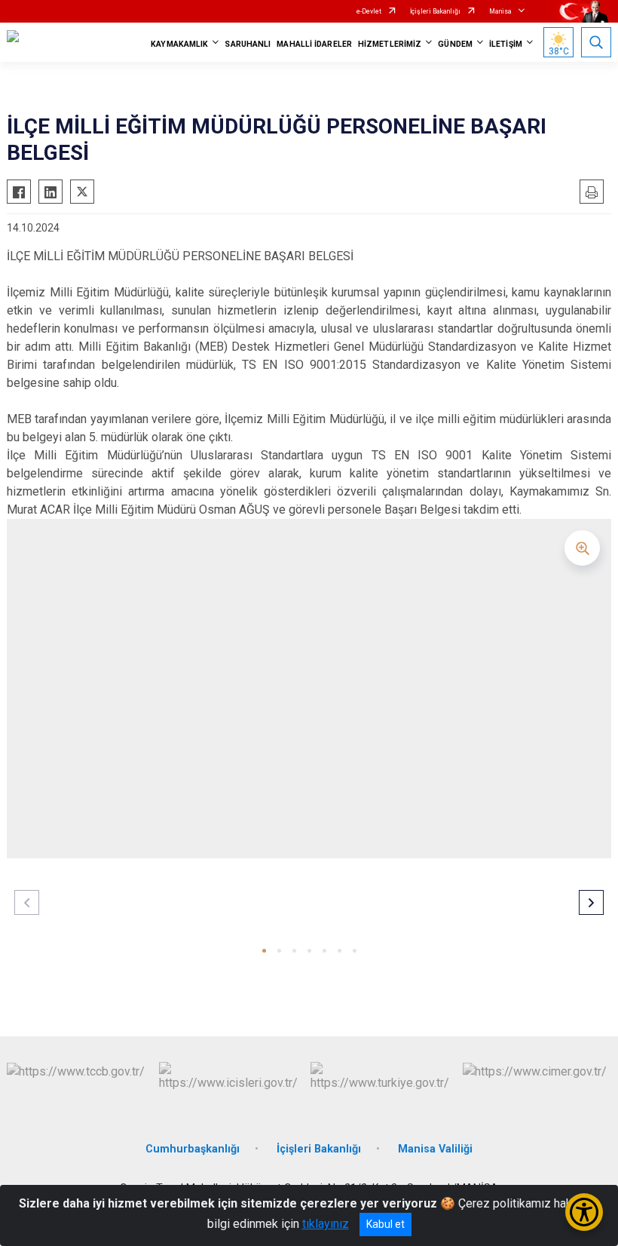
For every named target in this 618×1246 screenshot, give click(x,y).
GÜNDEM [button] (455, 44)
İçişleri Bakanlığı (435, 11)
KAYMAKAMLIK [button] (179, 44)
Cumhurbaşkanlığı (192, 1149)
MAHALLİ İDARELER (314, 44)
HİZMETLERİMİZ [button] (389, 44)
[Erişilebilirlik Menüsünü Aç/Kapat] (584, 1212)
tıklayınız (325, 1224)
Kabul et (385, 1224)
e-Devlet (368, 11)
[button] (264, 951)
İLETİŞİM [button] (505, 44)
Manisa (500, 11)
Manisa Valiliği (435, 1149)
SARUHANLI (248, 44)
